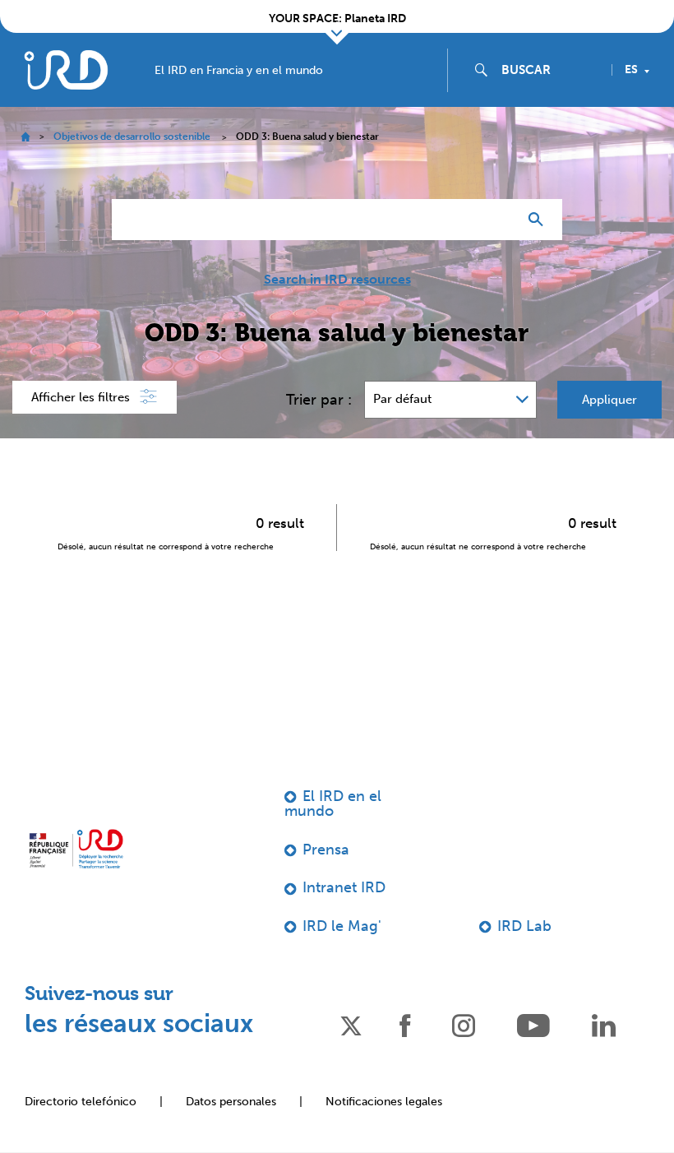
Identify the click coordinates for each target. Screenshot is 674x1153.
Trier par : (319, 399)
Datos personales (231, 1102)
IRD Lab (524, 926)
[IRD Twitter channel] (350, 1024)
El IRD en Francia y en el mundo (239, 70)
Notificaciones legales (383, 1102)
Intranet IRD (343, 887)
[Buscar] (539, 219)
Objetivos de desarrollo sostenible (131, 136)
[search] (549, 70)
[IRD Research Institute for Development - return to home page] (76, 848)
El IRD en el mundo (332, 803)
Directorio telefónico (80, 1102)
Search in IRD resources (337, 279)
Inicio (25, 136)
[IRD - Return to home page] (65, 69)
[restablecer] (498, 219)
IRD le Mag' (341, 926)
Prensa (325, 849)
